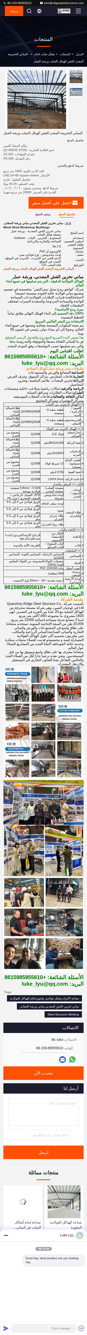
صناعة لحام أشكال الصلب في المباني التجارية (69, 1225)
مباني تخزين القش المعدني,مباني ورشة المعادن (49, 1006)
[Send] (6, 1328)
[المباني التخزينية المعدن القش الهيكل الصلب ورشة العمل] (36, 99)
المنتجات (65, 54)
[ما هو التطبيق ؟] (72, 1059)
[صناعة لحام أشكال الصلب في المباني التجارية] (64, 1201)
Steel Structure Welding (63, 1014)
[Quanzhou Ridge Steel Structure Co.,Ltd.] (66, 11)
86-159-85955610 (19, 3)
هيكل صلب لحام (44, 54)
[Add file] (81, 1328)
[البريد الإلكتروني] (62, 1059)
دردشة (14, 11)
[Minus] (5, 1235)
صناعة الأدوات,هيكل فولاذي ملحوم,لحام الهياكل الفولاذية (44, 998)
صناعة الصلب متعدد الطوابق (27, 1225)
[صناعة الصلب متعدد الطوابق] (23, 1201)
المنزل (80, 54)
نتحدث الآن (43, 1073)
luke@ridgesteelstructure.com (64, 3)
